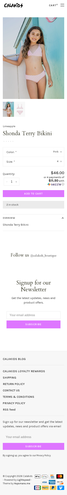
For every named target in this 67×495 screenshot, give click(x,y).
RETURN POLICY (14, 384)
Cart (53, 5)
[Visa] (44, 483)
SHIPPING (9, 377)
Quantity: (9, 174)
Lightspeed (23, 479)
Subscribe (33, 324)
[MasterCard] (59, 477)
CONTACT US (11, 390)
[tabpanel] (33, 58)
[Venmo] (60, 489)
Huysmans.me (22, 483)
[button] (50, 181)
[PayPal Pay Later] (53, 489)
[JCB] (37, 489)
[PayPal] (45, 489)
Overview (9, 218)
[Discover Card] (59, 483)
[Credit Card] (52, 477)
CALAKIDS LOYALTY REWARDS (24, 371)
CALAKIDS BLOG (14, 359)
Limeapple (9, 126)
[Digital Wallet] (41, 477)
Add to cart (33, 193)
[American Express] (52, 483)
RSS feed (9, 409)
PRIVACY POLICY (14, 403)
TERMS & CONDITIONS (18, 397)
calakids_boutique (43, 256)
